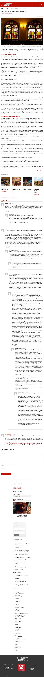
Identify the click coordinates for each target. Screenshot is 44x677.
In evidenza (17, 612)
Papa (15, 625)
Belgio (4, 197)
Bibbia (16, 595)
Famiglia (16, 609)
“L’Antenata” (17, 578)
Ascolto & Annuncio (18, 593)
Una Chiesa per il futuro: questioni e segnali (27, 189)
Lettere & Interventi (18, 616)
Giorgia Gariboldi (8, 434)
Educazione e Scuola (18, 607)
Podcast (16, 630)
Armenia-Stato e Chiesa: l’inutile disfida (22, 582)
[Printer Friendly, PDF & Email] (39, 171)
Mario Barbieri (17, 567)
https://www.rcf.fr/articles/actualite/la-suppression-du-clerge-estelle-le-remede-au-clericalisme (24, 233)
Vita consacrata (17, 652)
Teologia (16, 649)
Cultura (16, 601)
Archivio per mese (16, 494)
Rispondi (7, 211)
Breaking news (17, 596)
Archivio (16, 592)
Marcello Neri (4, 191)
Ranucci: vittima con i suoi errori (24, 557)
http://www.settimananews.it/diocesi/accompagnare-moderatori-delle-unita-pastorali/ (23, 443)
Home (2, 8)
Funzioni (16, 610)
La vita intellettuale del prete (16, 189)
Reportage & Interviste (19, 639)
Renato (16, 554)
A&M (42, 675)
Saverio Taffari (17, 545)
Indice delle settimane (17, 488)
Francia (14, 197)
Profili (16, 635)
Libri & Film (17, 618)
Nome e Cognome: (18, 530)
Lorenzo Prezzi (40, 16)
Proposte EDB (17, 636)
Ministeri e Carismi (18, 621)
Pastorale (16, 629)
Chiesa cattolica (9, 197)
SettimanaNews (3, 675)
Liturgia (16, 619)
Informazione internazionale (20, 613)
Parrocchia (17, 627)
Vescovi (16, 650)
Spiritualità (16, 647)
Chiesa (7, 8)
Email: (15, 526)
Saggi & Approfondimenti (19, 642)
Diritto (16, 604)
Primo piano (17, 633)
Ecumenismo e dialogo (19, 605)
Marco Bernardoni (27, 193)
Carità (16, 598)
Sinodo (16, 644)
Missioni (16, 622)
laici (16, 197)
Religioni (16, 638)
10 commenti (9, 13)
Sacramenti (17, 641)
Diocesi (16, 602)
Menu (40, 4)
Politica (16, 632)
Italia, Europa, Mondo (19, 615)
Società (16, 646)
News (16, 624)
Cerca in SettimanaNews (18, 487)
